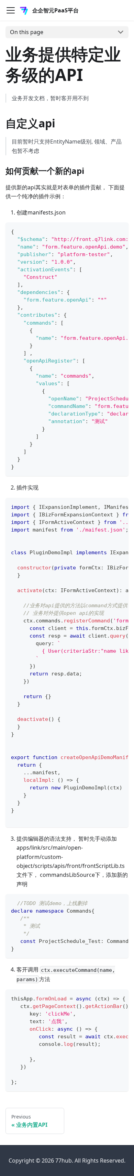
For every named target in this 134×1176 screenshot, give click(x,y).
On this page (26, 32)
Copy (117, 231)
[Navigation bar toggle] (10, 10)
